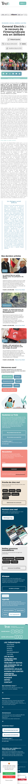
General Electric (20, 23)
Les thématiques (12, 642)
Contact (8, 682)
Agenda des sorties (13, 671)
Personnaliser (9, 780)
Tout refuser (9, 776)
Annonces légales (13, 669)
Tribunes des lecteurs (10, 659)
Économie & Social (8, 23)
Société (5, 271)
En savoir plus (5, 443)
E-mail (4, 462)
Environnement (7, 305)
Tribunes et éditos (13, 663)
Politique (10, 644)
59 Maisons (6, 562)
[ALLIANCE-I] (14, 17)
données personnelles (20, 474)
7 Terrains (14, 562)
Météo (7, 680)
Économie (10, 646)
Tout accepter (9, 773)
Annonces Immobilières (10, 674)
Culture (10, 654)
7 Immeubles (19, 558)
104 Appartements (8, 558)
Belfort (24, 44)
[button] (3, 73)
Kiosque (8, 677)
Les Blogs (9, 656)
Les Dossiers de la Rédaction (13, 666)
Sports (9, 648)
